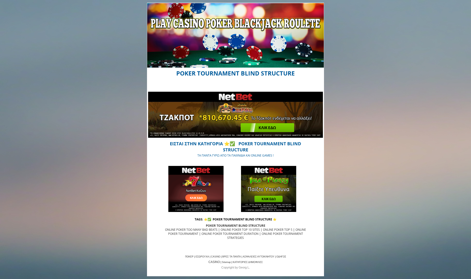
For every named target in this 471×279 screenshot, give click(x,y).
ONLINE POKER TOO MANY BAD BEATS (191, 230)
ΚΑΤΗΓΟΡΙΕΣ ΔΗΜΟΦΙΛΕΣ (248, 262)
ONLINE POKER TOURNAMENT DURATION (229, 234)
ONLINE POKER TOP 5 (277, 230)
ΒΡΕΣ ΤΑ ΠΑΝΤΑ (231, 256)
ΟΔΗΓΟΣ (281, 256)
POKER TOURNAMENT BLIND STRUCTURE (235, 226)
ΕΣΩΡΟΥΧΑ (202, 256)
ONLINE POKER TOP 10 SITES (240, 230)
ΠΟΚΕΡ (189, 256)
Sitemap (226, 262)
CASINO (215, 256)
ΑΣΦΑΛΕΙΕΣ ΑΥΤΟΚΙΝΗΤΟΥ (258, 256)
